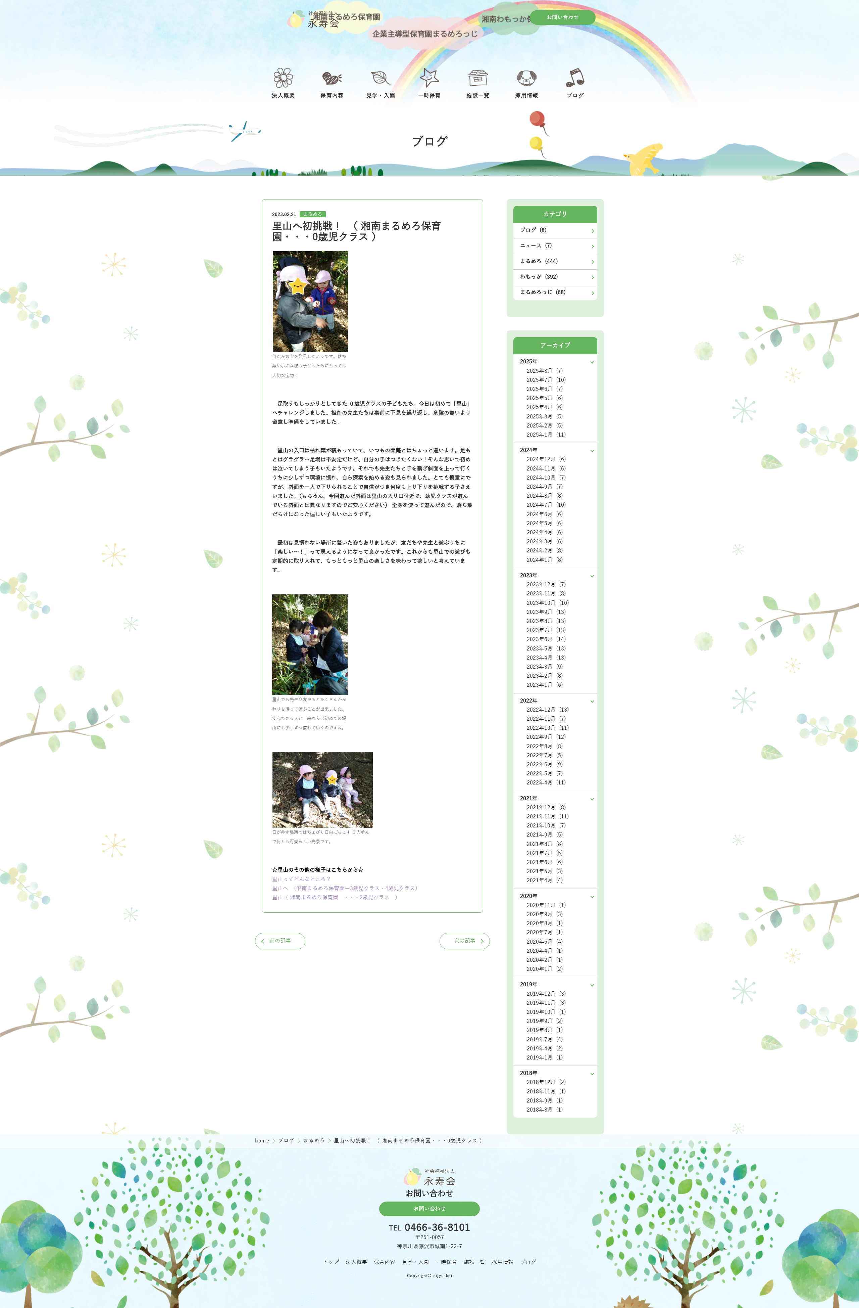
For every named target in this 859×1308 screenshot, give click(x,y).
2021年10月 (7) (546, 826)
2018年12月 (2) (546, 1082)
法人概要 (356, 1262)
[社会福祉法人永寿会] (313, 19)
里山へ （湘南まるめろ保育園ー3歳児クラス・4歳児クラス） (346, 889)
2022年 (529, 701)
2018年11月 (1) (546, 1092)
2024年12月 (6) (546, 459)
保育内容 (384, 1262)
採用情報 (502, 1262)
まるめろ (312, 214)
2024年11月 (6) (546, 469)
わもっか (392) (539, 277)
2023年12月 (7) (546, 585)
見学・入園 (415, 1262)
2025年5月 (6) (545, 398)
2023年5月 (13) (546, 649)
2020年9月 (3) (545, 914)
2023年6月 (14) (546, 639)
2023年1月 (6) (545, 685)
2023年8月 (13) (546, 621)
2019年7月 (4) (545, 1040)
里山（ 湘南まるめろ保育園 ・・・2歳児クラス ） (336, 898)
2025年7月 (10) (546, 380)
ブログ (287, 1140)
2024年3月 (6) (545, 542)
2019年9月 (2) (545, 1021)
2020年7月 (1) (545, 933)
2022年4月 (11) (546, 783)
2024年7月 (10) (546, 505)
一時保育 (446, 1262)
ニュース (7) (536, 246)
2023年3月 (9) (545, 667)
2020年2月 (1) (545, 960)
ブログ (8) (533, 230)
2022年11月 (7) (546, 719)
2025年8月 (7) (545, 371)
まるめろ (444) (539, 262)
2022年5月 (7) (545, 774)
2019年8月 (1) (545, 1030)
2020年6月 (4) (545, 942)
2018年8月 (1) (545, 1110)
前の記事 (280, 941)
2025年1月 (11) (546, 435)
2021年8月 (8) (545, 844)
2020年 (529, 896)
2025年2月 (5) (545, 426)
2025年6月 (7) (545, 389)
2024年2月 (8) (545, 551)
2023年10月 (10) (548, 603)
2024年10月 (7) (546, 478)
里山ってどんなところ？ (301, 879)
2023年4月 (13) (546, 658)
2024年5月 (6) (545, 524)
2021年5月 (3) (545, 871)
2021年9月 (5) (545, 835)
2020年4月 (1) (545, 951)
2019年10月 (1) (546, 1012)
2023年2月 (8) (545, 676)
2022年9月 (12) (546, 737)
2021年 (529, 799)
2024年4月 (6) (545, 533)
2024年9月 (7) (545, 487)
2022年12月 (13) (548, 710)
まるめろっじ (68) (543, 292)
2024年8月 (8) (545, 496)
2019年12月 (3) (546, 994)
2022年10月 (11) (548, 728)
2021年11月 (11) (548, 817)
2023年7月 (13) (546, 630)
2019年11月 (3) (546, 1003)
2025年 (529, 362)
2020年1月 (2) (545, 969)
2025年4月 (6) (545, 407)
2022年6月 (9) (545, 765)
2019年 (529, 985)
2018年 (529, 1073)
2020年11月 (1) (546, 905)
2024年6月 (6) (545, 514)
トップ (331, 1262)
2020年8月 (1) (545, 923)
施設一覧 (474, 1262)
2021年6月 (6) (545, 862)
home (263, 1140)
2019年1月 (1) (545, 1058)
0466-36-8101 (437, 1228)
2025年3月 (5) (545, 417)
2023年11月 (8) (546, 594)
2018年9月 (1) (545, 1101)
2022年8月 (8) (545, 746)
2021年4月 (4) (545, 880)
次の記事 (464, 941)
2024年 (529, 450)
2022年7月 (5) (545, 756)
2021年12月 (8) (546, 808)
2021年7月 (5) (545, 853)
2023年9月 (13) (546, 612)
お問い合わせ (563, 17)
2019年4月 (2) (545, 1049)
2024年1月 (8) (545, 560)
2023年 (529, 576)
